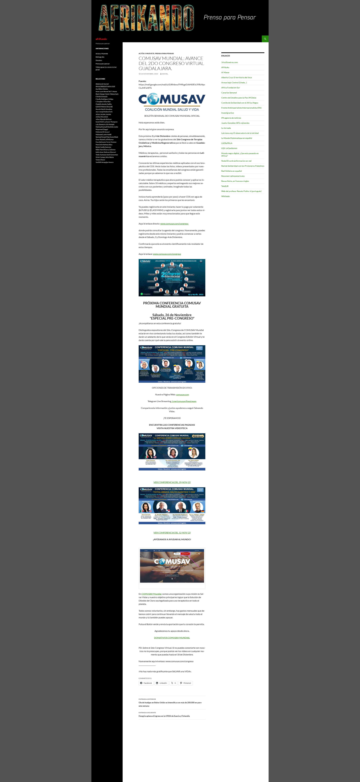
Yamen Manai (100, 160)
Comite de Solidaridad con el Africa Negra (239, 103)
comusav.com (182, 394)
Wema (111, 157)
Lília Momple (109, 124)
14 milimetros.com (229, 62)
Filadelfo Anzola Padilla (104, 104)
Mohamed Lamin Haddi (103, 134)
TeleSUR (225, 186)
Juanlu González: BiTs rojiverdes (235, 123)
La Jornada (226, 128)
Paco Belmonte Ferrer (103, 142)
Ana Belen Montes (102, 89)
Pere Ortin (99, 144)
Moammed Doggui (102, 129)
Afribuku (225, 67)
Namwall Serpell (101, 137)
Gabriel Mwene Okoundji (104, 107)
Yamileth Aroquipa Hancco (104, 162)
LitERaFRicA (226, 143)
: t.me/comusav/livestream (183, 401)
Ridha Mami (100, 150)
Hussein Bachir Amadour (104, 109)
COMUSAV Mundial (151, 593)
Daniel (165, 74)
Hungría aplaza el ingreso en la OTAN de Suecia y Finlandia (164, 714)
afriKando (101, 38)
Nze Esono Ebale (112, 137)
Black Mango (100, 94)
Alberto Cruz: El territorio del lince (236, 77)
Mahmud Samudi (101, 127)
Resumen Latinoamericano (233, 176)
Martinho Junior (112, 127)
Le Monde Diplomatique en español (236, 138)
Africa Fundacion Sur (230, 87)
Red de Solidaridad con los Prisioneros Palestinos (242, 166)
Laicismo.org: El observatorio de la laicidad (240, 133)
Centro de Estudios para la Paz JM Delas (238, 97)
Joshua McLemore (102, 117)
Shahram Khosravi (110, 152)
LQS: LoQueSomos (229, 148)
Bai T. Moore (113, 91)
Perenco (113, 142)
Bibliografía (100, 57)
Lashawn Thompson (110, 122)
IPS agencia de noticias (231, 118)
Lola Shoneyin (100, 124)
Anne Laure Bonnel (102, 91)
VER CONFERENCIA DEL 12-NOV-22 (172, 532)
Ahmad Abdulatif (101, 86)
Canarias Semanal (229, 92)
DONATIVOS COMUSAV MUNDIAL (172, 637)
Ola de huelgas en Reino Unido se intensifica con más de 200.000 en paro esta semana (170, 702)
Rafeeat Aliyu (107, 144)
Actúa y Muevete (146, 53)
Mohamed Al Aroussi (103, 132)
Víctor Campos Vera (102, 157)
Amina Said (111, 86)
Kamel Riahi (100, 122)
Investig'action (227, 113)
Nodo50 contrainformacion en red (236, 161)
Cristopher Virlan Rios (103, 101)
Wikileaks (225, 196)
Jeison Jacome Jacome (103, 114)
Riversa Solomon (109, 150)
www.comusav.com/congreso (174, 223)
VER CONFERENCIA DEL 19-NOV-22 (172, 482)
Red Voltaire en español (231, 171)
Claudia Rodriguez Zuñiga (104, 99)
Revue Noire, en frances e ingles (235, 181)
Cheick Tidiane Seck (111, 94)
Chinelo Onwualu (101, 96)
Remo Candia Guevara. (103, 147)
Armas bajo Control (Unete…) (234, 82)
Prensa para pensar (164, 53)
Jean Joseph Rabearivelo (104, 112)
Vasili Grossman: (112, 155)
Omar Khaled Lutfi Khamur (105, 139)
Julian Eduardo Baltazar (104, 119)
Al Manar (225, 72)
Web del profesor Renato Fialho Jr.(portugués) (241, 191)
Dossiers (99, 60)
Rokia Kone (99, 152)
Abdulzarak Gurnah (102, 84)
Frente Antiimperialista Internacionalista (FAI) (241, 108)
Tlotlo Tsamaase (101, 155)
